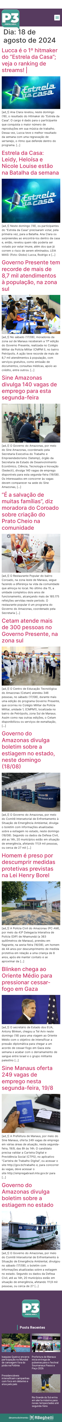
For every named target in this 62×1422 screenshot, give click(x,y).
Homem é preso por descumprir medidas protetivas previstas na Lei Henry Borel (28, 865)
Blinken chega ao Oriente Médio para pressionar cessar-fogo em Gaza (27, 979)
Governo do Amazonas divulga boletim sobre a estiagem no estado (27, 1195)
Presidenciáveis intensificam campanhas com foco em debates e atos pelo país (15, 1380)
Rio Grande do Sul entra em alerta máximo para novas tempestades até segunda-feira (45, 1401)
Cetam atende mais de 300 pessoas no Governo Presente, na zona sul (30, 630)
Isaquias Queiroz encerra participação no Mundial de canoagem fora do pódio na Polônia (15, 1361)
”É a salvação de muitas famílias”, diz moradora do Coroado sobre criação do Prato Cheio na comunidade (30, 511)
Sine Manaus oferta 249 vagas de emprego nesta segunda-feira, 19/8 (27, 1078)
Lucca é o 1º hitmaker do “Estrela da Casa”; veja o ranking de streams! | (30, 60)
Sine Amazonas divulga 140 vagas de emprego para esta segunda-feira (29, 387)
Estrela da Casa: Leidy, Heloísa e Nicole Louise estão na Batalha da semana (30, 163)
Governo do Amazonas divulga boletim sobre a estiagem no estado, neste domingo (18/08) (28, 750)
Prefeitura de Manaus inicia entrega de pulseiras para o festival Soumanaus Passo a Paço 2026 (45, 1362)
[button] (57, 17)
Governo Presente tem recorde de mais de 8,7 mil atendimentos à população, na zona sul (31, 275)
